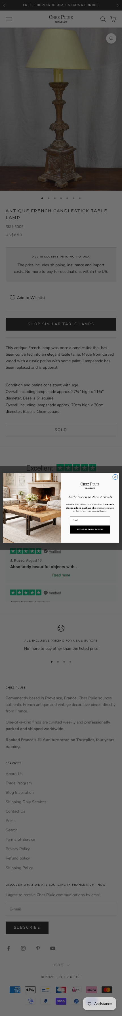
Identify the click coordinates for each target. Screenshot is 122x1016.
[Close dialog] (115, 476)
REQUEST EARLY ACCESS (90, 529)
